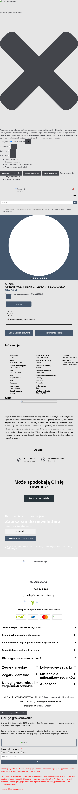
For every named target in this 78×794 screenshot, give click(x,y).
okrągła (12, 393)
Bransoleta (40, 373)
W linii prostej (15, 752)
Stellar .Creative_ (45, 706)
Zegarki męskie (21, 209)
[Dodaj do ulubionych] (8, 296)
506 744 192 (41, 589)
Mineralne (39, 383)
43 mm (38, 362)
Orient (9, 283)
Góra (5, 752)
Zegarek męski (15, 378)
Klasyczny (14, 383)
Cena (29, 209)
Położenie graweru (11, 749)
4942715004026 (16, 373)
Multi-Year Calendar (17, 362)
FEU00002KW (15, 368)
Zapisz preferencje (50, 173)
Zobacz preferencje (32, 173)
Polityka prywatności (12, 177)
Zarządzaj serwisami (12, 162)
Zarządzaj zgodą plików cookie (13, 713)
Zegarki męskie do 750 (39, 209)
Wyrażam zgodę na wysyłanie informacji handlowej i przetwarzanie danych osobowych (40, 548)
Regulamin (68, 697)
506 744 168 (26, 701)
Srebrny (39, 378)
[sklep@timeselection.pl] (24, 596)
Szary (38, 388)
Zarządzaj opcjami (11, 159)
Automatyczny (15, 388)
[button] (39, 71)
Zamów (19, 305)
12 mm (38, 368)
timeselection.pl (39, 582)
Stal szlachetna (42, 357)
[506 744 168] (18, 701)
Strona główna (9, 209)
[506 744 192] (31, 590)
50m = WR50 (41, 393)
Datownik (65, 357)
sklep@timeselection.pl (40, 595)
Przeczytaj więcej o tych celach (16, 167)
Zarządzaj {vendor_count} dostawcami (18, 164)
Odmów (17, 173)
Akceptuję (5, 173)
